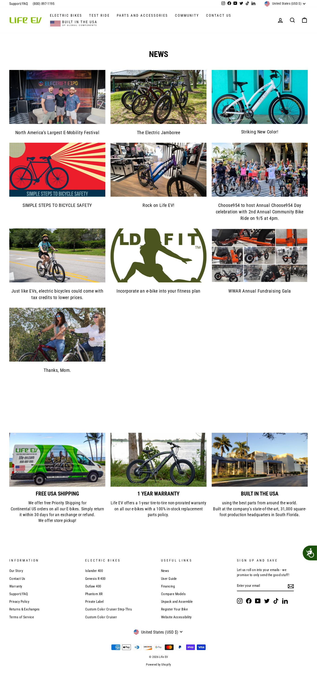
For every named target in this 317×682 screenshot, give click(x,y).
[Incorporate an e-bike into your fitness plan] (158, 255)
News (165, 571)
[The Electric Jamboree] (158, 97)
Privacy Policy (19, 602)
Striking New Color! (259, 132)
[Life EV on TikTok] (276, 601)
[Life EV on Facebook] (249, 601)
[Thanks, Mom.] (57, 335)
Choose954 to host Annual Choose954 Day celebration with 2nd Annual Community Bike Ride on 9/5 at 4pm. (260, 211)
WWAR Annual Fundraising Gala (259, 291)
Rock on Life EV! (158, 205)
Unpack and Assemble (177, 602)
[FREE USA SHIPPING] (57, 460)
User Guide (169, 579)
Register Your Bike (174, 609)
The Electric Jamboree (158, 132)
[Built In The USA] (260, 460)
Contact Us (218, 15)
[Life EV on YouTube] (258, 601)
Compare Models (173, 594)
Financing (168, 586)
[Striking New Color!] (260, 97)
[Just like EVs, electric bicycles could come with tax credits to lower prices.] (57, 255)
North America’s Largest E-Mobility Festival (57, 132)
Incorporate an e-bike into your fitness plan (158, 291)
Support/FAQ (18, 4)
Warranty (15, 586)
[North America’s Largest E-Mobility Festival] (57, 97)
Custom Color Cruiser (101, 617)
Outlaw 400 (93, 586)
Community (187, 15)
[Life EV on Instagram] (240, 601)
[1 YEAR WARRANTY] (158, 460)
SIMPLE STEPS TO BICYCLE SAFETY (57, 205)
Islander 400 (94, 571)
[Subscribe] (291, 586)
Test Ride (99, 15)
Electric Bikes (66, 15)
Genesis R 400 (95, 579)
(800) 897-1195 (43, 4)
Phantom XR (94, 594)
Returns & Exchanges (24, 609)
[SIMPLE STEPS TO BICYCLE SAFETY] (57, 170)
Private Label (94, 602)
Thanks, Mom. (57, 370)
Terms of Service (21, 617)
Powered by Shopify (158, 664)
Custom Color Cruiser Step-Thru (108, 609)
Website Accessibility (176, 617)
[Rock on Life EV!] (158, 170)
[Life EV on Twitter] (267, 601)
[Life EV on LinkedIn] (285, 601)
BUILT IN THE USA (79, 23)
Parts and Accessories (142, 15)
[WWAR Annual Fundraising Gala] (260, 255)
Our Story (16, 571)
